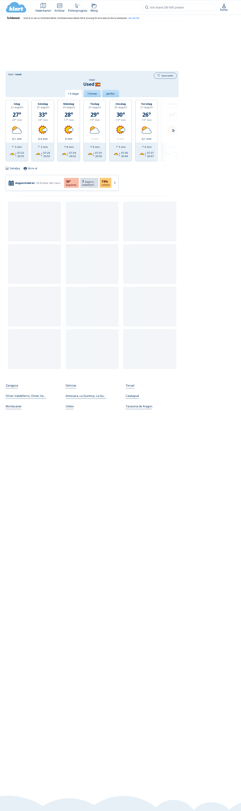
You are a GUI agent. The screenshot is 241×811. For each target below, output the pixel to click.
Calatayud (132, 396)
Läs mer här (133, 17)
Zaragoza (12, 385)
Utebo (70, 406)
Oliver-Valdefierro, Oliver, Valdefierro (26, 396)
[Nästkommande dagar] (173, 130)
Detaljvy (15, 168)
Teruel (130, 385)
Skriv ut (32, 168)
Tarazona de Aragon (139, 406)
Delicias (71, 385)
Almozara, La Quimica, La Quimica (86, 396)
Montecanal (13, 406)
